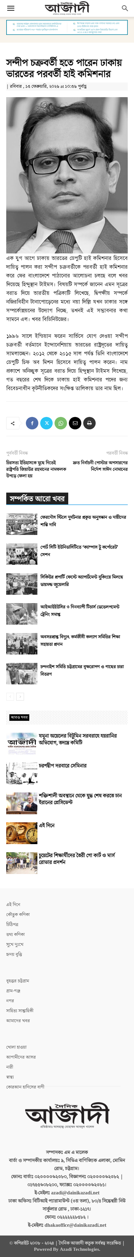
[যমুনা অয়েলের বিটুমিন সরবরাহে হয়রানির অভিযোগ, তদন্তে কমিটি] (21, 743)
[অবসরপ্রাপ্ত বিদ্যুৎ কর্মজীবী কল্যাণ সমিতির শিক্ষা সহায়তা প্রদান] (21, 643)
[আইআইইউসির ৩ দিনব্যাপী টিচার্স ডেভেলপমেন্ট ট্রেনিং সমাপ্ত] (21, 614)
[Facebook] (32, 423)
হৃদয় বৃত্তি (14, 954)
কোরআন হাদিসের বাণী (25, 1087)
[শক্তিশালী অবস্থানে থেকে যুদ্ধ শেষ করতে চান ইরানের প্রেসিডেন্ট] (21, 803)
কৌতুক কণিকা (18, 914)
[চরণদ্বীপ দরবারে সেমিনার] (21, 773)
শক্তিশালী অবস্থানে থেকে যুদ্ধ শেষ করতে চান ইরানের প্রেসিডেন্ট (80, 799)
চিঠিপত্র (12, 924)
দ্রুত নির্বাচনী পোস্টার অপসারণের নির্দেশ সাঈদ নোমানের (100, 466)
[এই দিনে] (21, 833)
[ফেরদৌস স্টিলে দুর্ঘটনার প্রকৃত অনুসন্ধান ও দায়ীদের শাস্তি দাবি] (21, 524)
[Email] (75, 423)
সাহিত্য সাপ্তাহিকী (19, 1011)
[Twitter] (46, 423)
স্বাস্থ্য (10, 1077)
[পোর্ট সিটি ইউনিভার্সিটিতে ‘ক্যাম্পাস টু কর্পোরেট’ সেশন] (21, 554)
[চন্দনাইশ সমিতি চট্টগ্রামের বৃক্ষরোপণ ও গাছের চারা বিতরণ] (21, 673)
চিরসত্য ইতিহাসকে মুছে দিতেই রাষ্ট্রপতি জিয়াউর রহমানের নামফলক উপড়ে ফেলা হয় (36, 469)
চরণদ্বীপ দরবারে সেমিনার (63, 766)
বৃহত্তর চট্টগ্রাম (17, 981)
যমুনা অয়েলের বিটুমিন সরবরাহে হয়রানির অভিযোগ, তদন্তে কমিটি (78, 739)
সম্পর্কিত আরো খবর (37, 499)
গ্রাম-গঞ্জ (13, 991)
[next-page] (20, 697)
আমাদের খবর (18, 1021)
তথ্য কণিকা (15, 934)
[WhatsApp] (61, 423)
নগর (10, 1001)
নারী (9, 1067)
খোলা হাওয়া (16, 1047)
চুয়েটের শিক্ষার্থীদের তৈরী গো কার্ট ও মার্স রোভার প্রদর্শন (77, 859)
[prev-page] (10, 697)
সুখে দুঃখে (14, 944)
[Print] (89, 423)
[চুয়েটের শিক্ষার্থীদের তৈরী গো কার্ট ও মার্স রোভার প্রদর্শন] (21, 863)
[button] (11, 8)
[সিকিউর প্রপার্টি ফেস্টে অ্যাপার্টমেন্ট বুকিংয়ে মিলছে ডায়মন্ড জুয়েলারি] (21, 584)
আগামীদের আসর (21, 1057)
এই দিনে (47, 825)
